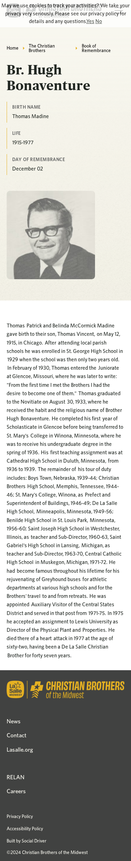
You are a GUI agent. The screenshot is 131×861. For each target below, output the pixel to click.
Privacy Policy (20, 816)
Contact (17, 735)
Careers (16, 791)
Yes (90, 21)
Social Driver (34, 841)
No (98, 21)
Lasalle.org (20, 749)
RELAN (15, 777)
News (14, 721)
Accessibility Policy (25, 828)
